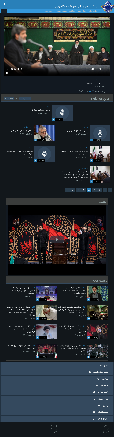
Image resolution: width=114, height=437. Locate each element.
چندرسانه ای (103, 412)
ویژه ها (105, 379)
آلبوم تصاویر (103, 392)
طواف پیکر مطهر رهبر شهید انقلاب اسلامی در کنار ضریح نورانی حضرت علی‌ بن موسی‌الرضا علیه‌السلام (72, 310)
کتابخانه (104, 385)
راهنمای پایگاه (53, 426)
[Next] (67, 190)
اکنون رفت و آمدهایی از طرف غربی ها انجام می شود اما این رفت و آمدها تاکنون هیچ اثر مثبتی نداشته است (75, 174)
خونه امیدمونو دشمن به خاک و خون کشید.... (21, 347)
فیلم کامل (84, 147)
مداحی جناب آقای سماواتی (40, 110)
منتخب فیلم (101, 79)
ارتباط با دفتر (102, 419)
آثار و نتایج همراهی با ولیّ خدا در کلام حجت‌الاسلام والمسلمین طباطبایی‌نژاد (20, 329)
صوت (48, 106)
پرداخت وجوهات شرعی (65, 11)
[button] (4, 11)
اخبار (84, 287)
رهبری (105, 405)
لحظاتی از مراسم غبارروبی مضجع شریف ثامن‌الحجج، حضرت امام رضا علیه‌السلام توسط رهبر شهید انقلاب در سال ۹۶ (21, 311)
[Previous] (110, 190)
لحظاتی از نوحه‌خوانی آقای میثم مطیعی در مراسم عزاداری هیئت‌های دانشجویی (72, 329)
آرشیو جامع (49, 11)
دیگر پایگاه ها (53, 431)
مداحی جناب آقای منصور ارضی (77, 130)
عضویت (107, 429)
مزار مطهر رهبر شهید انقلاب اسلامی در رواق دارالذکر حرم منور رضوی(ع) (23, 290)
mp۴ (91, 91)
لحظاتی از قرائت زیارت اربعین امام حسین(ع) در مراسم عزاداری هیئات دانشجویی (71, 348)
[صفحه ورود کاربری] (4, 4)
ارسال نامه (82, 11)
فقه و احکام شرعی (100, 372)
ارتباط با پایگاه (53, 429)
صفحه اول (93, 11)
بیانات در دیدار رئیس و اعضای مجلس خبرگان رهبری (74, 152)
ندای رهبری (103, 399)
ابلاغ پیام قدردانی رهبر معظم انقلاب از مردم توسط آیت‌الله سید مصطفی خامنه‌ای (73, 290)
